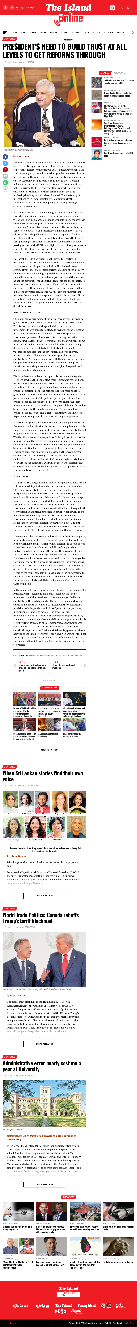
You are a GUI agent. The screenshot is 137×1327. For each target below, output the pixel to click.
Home (15, 32)
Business (53, 32)
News (23, 32)
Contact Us (68, 39)
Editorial (75, 32)
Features (32, 32)
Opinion (64, 32)
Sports (43, 32)
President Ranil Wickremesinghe (45, 656)
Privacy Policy (9, 1323)
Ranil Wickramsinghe (72, 656)
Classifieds (108, 32)
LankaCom (129, 1323)
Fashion (86, 32)
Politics (96, 32)
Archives (120, 32)
